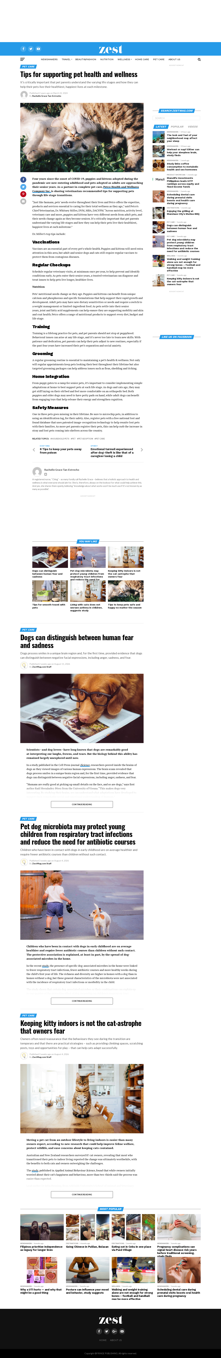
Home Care (142, 59)
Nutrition (107, 59)
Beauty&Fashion (85, 59)
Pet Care (158, 59)
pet (74, 439)
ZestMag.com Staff (41, 666)
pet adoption (85, 439)
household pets (60, 439)
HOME (103, 1340)
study (45, 965)
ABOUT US (174, 59)
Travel (66, 59)
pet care (100, 439)
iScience (85, 765)
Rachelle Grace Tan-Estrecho (46, 96)
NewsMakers (49, 59)
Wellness (124, 59)
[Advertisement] (110, 21)
